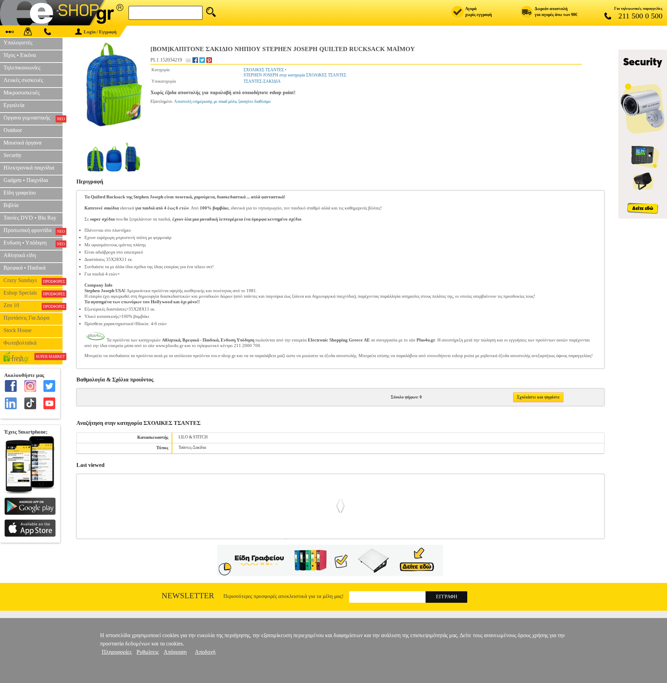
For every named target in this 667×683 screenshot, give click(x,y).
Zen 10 (33, 305)
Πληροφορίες (117, 652)
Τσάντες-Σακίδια (192, 447)
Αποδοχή (205, 652)
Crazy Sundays (33, 280)
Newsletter (188, 595)
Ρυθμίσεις (148, 652)
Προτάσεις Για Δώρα (26, 318)
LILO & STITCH (193, 437)
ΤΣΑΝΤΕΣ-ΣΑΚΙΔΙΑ (262, 81)
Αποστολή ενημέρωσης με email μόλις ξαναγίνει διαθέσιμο (222, 101)
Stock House (17, 330)
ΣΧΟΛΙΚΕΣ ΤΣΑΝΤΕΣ (264, 69)
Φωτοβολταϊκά (19, 343)
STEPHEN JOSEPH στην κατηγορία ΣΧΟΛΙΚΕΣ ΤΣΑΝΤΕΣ (295, 75)
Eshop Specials (33, 293)
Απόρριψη (175, 652)
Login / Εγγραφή (100, 31)
